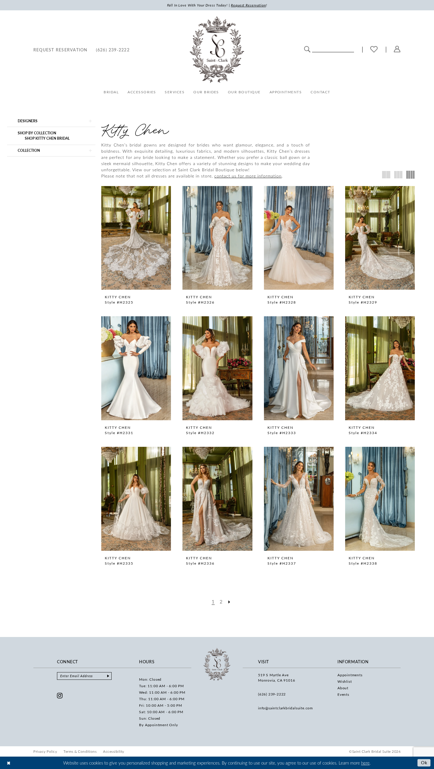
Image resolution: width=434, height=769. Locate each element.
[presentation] (136, 238)
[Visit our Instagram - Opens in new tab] (60, 695)
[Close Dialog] (9, 762)
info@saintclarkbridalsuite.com (285, 708)
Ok (424, 762)
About (342, 687)
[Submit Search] (307, 48)
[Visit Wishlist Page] (374, 49)
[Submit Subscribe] (108, 676)
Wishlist (344, 681)
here (365, 763)
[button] (397, 49)
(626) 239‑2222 (272, 694)
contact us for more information (248, 176)
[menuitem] (60, 49)
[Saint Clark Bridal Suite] (217, 49)
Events (343, 694)
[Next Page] (229, 601)
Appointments (350, 674)
